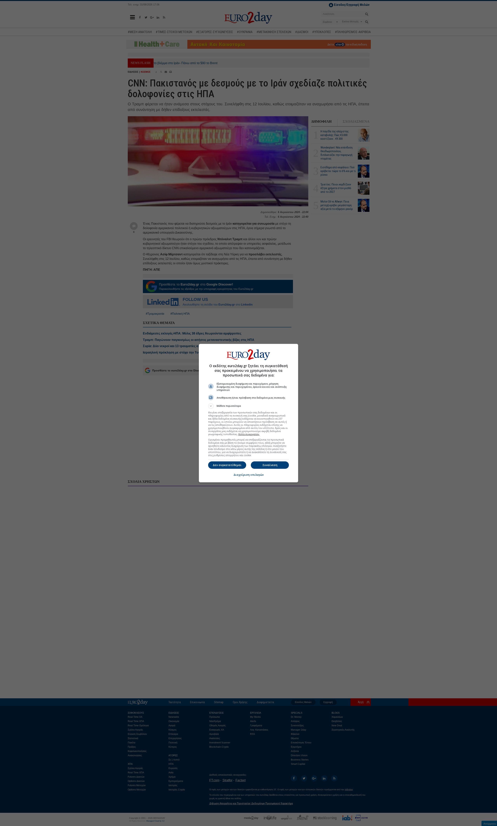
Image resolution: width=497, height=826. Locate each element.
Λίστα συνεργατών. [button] (249, 434)
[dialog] (248, 413)
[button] (248, 406)
